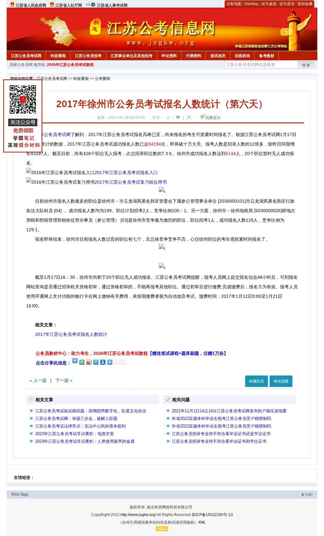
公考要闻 (102, 78)
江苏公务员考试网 (26, 56)
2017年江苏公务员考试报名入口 (126, 172)
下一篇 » (63, 380)
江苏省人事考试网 (112, 5)
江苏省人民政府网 (31, 5)
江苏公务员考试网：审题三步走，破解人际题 (76, 418)
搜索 (306, 65)
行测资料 (193, 56)
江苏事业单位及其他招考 (132, 56)
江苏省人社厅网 (68, 5)
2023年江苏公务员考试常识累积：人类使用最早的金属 (84, 441)
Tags (24, 494)
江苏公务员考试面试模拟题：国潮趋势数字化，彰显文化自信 (90, 411)
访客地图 (233, 4)
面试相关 (218, 56)
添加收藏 (305, 4)
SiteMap (251, 4)
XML (202, 522)
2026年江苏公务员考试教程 (70, 64)
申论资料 (169, 56)
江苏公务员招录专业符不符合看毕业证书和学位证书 (219, 441)
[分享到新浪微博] (88, 362)
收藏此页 (256, 381)
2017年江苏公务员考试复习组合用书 (131, 182)
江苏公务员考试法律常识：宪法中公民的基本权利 (80, 426)
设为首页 (287, 4)
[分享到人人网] (102, 362)
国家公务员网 (21, 64)
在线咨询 (242, 56)
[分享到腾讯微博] (95, 362)
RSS (15, 494)
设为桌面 (269, 4)
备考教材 (266, 56)
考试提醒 (281, 381)
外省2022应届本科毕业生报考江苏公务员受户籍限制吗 (221, 418)
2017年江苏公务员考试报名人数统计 (66, 334)
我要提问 (213, 117)
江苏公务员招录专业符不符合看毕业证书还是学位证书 (221, 433)
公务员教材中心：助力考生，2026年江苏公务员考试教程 (132, 353)
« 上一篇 (38, 380)
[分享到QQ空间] (81, 362)
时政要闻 (58, 56)
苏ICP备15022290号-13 (212, 515)
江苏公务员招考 (88, 56)
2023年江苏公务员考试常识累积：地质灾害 (74, 433)
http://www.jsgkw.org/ (138, 515)
